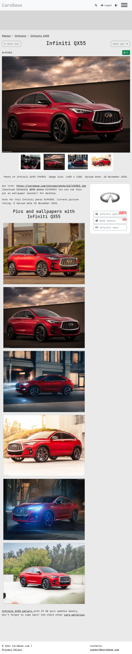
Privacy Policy (12, 649)
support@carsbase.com (104, 649)
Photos (6, 35)
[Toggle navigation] (124, 5)
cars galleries (74, 614)
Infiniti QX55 (39, 35)
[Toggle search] (96, 5)
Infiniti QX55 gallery (18, 611)
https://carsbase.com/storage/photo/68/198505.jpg (51, 185)
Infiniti (20, 35)
